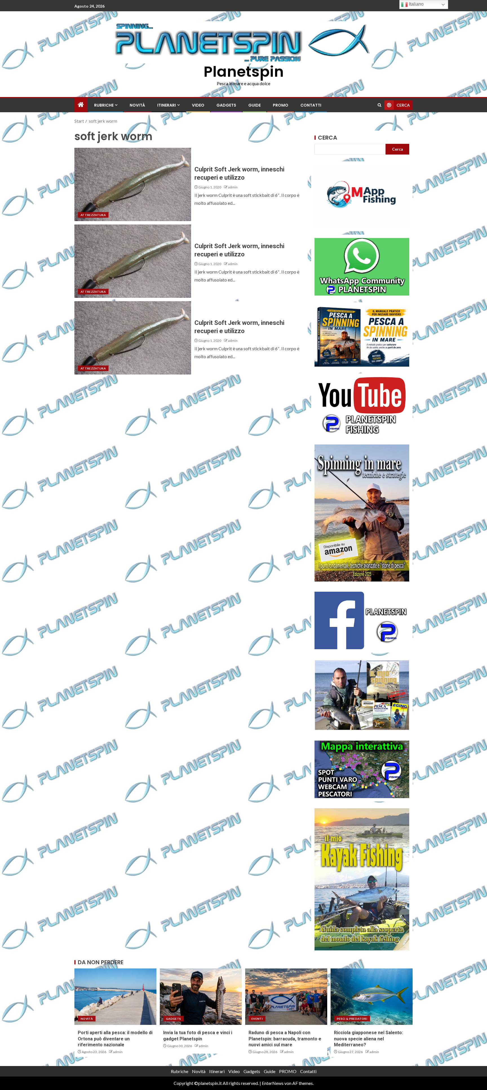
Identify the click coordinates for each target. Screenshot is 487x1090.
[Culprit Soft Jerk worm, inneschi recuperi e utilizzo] (132, 184)
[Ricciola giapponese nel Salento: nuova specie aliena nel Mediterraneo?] (372, 996)
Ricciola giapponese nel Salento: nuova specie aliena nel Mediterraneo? (368, 1038)
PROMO (280, 105)
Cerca (327, 137)
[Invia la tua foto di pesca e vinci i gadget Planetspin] (201, 996)
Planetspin (243, 71)
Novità (137, 105)
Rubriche (104, 105)
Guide (254, 105)
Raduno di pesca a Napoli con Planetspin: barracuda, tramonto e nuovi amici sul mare (285, 1038)
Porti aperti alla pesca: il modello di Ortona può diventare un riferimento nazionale (115, 1038)
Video (198, 105)
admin (233, 187)
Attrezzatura (93, 215)
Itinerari (166, 105)
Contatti (310, 105)
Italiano (416, 4)
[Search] (379, 105)
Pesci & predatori (352, 1018)
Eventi (257, 1018)
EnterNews (273, 1083)
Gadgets (226, 105)
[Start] (81, 105)
